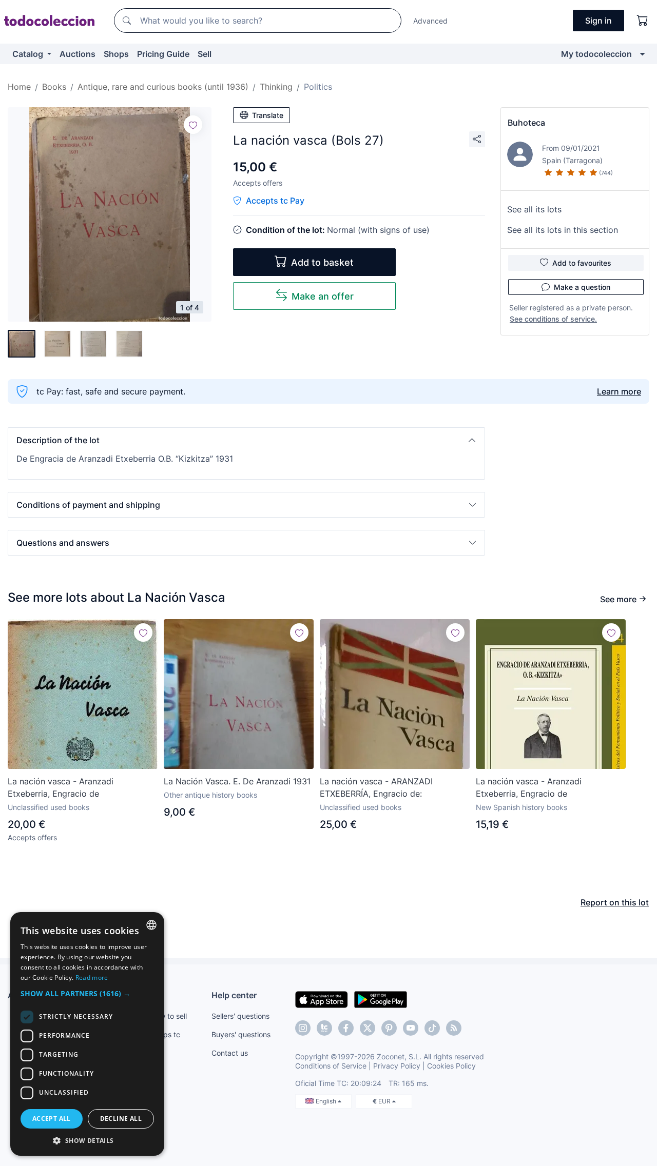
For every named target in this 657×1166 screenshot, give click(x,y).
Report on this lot (615, 902)
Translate (267, 115)
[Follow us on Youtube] (410, 1028)
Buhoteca (526, 122)
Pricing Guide (163, 54)
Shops (116, 54)
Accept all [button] (51, 1118)
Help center (234, 995)
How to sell (168, 1016)
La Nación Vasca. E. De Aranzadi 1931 (237, 781)
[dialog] (87, 1034)
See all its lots (534, 209)
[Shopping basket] (642, 20)
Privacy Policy (396, 1065)
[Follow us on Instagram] (303, 1028)
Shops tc (165, 1034)
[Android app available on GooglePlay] (380, 999)
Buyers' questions (240, 1034)
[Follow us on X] (367, 1028)
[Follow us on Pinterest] (389, 1028)
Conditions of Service (330, 1065)
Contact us (229, 1053)
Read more (91, 977)
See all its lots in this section (562, 230)
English (327, 1101)
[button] (246, 440)
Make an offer (323, 296)
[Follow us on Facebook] (346, 1028)
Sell (204, 54)
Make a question (582, 287)
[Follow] (193, 124)
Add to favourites (581, 263)
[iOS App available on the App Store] (321, 999)
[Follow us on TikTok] (432, 1028)
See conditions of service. (553, 318)
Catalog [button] (28, 54)
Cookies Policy (451, 1065)
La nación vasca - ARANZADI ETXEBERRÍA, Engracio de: (376, 787)
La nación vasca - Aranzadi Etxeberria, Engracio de (60, 787)
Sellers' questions (240, 1016)
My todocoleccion (596, 54)
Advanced (430, 20)
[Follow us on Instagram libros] (324, 1028)
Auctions (77, 54)
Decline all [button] (121, 1118)
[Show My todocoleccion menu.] (642, 54)
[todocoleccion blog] (453, 1028)
